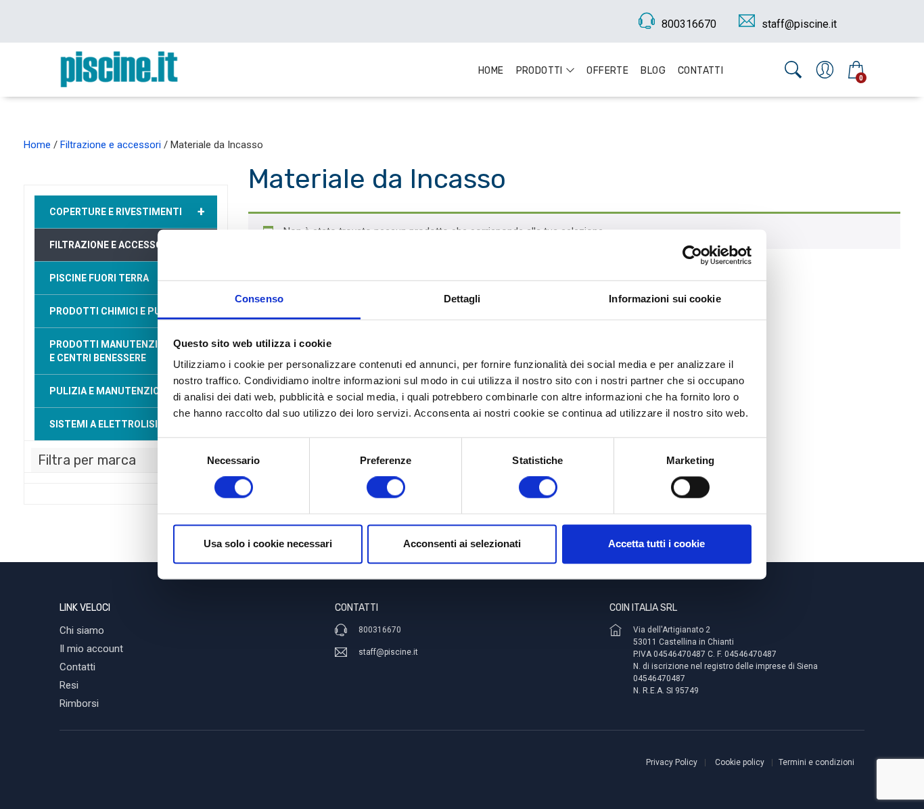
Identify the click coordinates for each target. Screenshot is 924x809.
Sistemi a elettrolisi (127, 424)
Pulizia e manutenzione (127, 391)
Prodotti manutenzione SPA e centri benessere (123, 351)
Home (491, 70)
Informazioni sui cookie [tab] (664, 298)
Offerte (607, 70)
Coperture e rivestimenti (127, 212)
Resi (69, 685)
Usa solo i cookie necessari (268, 543)
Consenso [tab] (259, 298)
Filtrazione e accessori (110, 145)
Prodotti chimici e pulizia (127, 311)
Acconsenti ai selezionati (462, 543)
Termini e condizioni (816, 762)
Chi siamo (82, 630)
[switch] (386, 488)
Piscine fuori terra (99, 278)
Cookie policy (739, 762)
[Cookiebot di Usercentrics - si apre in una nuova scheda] (692, 255)
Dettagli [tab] (462, 298)
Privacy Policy (671, 762)
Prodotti (539, 70)
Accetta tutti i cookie (656, 543)
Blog (653, 70)
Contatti (700, 70)
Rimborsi (79, 703)
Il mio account (91, 649)
